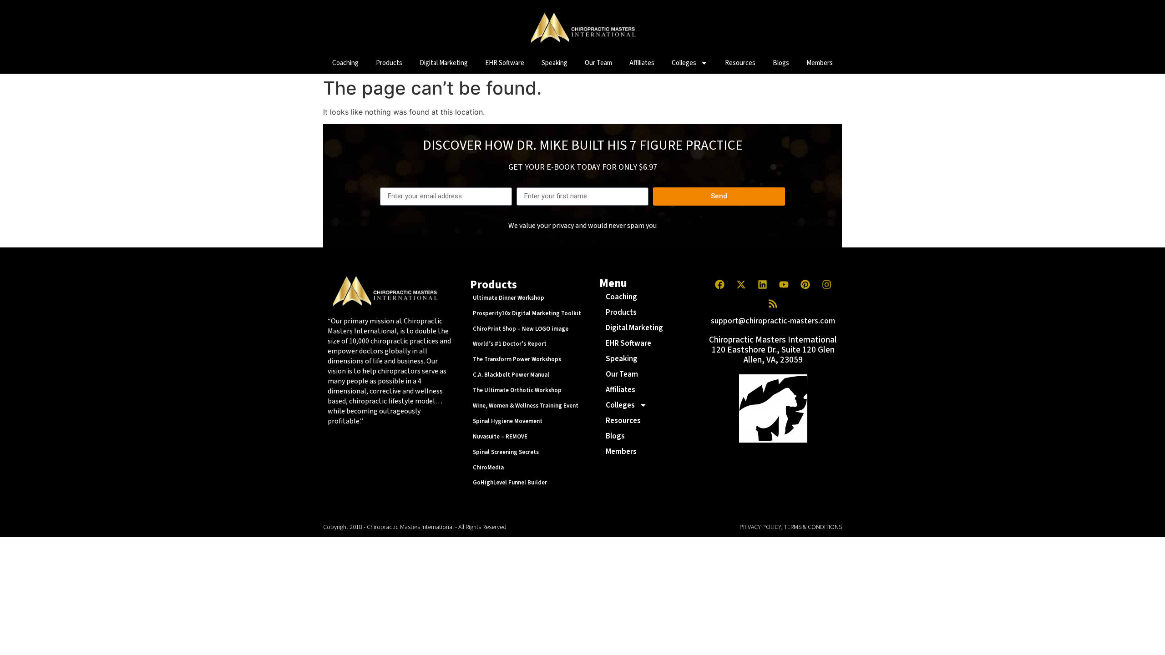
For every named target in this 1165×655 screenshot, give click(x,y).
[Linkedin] (762, 284)
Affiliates (641, 63)
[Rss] (773, 303)
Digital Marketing (444, 63)
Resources (740, 63)
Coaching (345, 63)
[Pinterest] (805, 284)
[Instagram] (826, 284)
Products (389, 63)
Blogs (781, 63)
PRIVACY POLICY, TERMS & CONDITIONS (791, 527)
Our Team (598, 63)
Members (819, 63)
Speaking (554, 63)
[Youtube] (783, 284)
